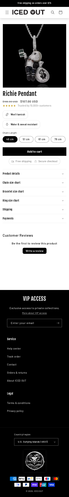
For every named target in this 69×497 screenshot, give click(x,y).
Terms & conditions (18, 402)
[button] (7, 12)
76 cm (58, 139)
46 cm (10, 139)
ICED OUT (38, 491)
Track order (14, 356)
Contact (11, 364)
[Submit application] (58, 323)
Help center (14, 348)
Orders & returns (17, 372)
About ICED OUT (16, 380)
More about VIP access (34, 313)
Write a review (35, 250)
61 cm (42, 139)
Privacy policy (15, 410)
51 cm (26, 139)
